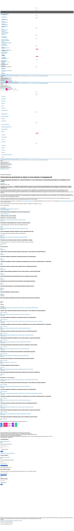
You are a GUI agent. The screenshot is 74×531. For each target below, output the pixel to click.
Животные (2, 274)
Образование (17, 83)
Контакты (3, 73)
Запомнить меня (5, 449)
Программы (3, 44)
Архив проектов (4, 52)
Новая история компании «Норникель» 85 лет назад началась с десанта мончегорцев (20, 271)
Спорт (2, 28)
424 (1, 368)
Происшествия (69, 82)
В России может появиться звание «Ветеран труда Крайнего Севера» (16, 240)
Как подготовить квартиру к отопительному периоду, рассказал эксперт (17, 286)
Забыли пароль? (3, 453)
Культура (3, 26)
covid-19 (32, 82)
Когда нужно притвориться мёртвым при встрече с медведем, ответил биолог (18, 276)
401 (1, 375)
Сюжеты (3, 41)
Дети (29, 83)
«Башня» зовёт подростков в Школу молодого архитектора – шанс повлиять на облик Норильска (22, 251)
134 (1, 334)
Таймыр (38, 82)
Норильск (14, 82)
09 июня (2, 226)
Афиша (26, 83)
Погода (2, 80)
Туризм (33, 83)
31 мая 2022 (2, 183)
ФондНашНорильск (44, 83)
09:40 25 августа (3, 360)
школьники (48, 82)
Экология (2, 259)
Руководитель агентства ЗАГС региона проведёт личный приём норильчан (17, 281)
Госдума (2, 207)
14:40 (1, 248)
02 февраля (2, 235)
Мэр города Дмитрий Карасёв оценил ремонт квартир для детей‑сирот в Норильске (20, 297)
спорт (2, 83)
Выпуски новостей (4, 39)
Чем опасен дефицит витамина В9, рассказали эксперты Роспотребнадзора (18, 256)
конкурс (43, 82)
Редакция (3, 68)
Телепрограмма (4, 37)
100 (1, 327)
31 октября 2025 (3, 243)
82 (0, 320)
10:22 (1, 278)
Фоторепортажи (4, 33)
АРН (64, 82)
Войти (11, 467)
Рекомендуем (4, 60)
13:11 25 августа (3, 326)
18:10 (1, 293)
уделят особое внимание (27, 200)
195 (1, 340)
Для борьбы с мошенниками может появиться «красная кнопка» (15, 222)
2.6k (1, 244)
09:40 (1, 283)
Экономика (3, 14)
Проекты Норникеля (5, 47)
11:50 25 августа (3, 339)
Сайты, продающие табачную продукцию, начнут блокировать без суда (16, 231)
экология (6, 83)
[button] (1, 441)
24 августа (2, 367)
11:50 (1, 268)
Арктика (13, 83)
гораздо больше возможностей (66, 200)
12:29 (1, 263)
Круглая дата (2, 269)
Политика (3, 12)
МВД (9, 83)
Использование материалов (6, 77)
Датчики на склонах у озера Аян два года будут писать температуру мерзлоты (18, 266)
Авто (1, 289)
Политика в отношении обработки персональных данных (11, 520)
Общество (3, 16)
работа (5, 207)
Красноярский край (23, 82)
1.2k (1, 227)
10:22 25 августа (3, 353)
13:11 (1, 258)
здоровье (22, 83)
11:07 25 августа (3, 346)
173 (1, 354)
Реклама (3, 70)
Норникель (5, 82)
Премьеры (3, 58)
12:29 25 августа (3, 333)
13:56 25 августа (3, 319)
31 (0, 313)
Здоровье (2, 254)
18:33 (1, 288)
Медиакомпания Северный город (57, 82)
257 (1, 347)
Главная (1, 174)
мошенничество (37, 83)
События (3, 62)
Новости (3, 54)
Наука (1, 264)
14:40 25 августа (3, 312)
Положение (3, 141)
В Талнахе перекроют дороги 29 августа (9, 291)
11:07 (1, 273)
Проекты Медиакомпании (6, 50)
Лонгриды (3, 31)
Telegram (40, 203)
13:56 (1, 253)
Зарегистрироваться (10, 453)
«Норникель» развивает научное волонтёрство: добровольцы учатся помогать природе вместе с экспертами (25, 261)
